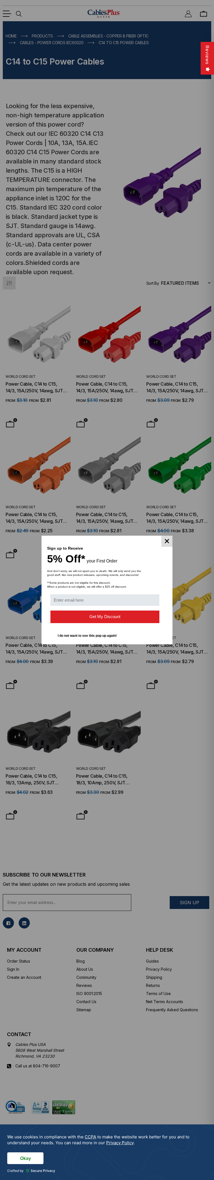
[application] (107, 1152)
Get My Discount (104, 616)
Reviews (207, 55)
